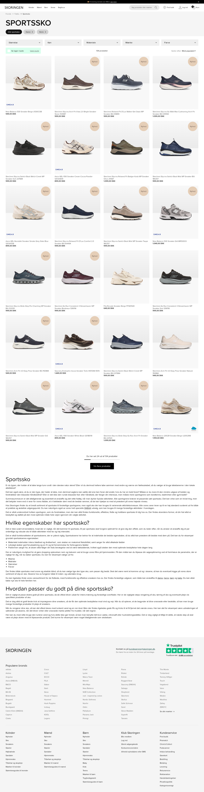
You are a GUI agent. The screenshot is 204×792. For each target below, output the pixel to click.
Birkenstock (10, 696)
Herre (41, 32)
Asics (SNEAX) (11, 680)
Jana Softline (49, 711)
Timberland (164, 673)
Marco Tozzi (88, 677)
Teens (85, 770)
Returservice (165, 770)
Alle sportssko (14, 32)
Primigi (85, 718)
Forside (8, 14)
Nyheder (9, 736)
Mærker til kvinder (13, 767)
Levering (163, 767)
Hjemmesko (10, 759)
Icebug (47, 707)
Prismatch (164, 740)
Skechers (125, 696)
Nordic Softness (89, 699)
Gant (46, 688)
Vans (162, 688)
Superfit (124, 714)
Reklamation (165, 774)
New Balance (88, 688)
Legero (47, 718)
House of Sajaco (50, 696)
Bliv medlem (126, 736)
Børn (46, 7)
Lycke (85, 673)
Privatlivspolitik (166, 782)
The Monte (164, 669)
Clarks (8, 718)
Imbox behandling (167, 751)
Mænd (39, 7)
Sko (7, 740)
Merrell (86, 680)
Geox (46, 692)
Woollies (163, 699)
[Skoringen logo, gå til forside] (14, 7)
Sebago (124, 688)
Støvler (8, 748)
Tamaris (124, 718)
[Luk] (198, 2)
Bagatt (8, 688)
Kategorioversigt (166, 785)
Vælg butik (34, 51)
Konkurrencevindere (129, 748)
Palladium (87, 711)
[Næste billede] (46, 82)
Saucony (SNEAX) (128, 684)
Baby (85, 763)
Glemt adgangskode (129, 744)
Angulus (9, 677)
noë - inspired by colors (92, 696)
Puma (123, 669)
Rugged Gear (126, 680)
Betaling (163, 763)
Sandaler (9, 755)
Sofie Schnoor (127, 703)
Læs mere (113, 2)
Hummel (47, 699)
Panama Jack (88, 714)
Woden (163, 696)
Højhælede (10, 751)
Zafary (162, 703)
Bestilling (164, 759)
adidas (8, 669)
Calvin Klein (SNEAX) (14, 711)
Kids (84, 767)
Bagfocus (61, 7)
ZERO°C (163, 707)
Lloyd (85, 669)
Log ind (124, 740)
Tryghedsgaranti (89, 778)
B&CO (8, 684)
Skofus (124, 699)
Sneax (53, 7)
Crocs (46, 669)
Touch (162, 680)
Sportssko (26, 14)
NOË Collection (89, 692)
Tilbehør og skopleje (14, 763)
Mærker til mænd (51, 763)
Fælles (17, 14)
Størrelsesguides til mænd (55, 767)
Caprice (9, 714)
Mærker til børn (89, 774)
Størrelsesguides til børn (93, 782)
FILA (46, 680)
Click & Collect (166, 744)
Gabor (46, 684)
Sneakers (9, 744)
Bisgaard (9, 699)
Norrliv (85, 703)
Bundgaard (10, 707)
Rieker (124, 673)
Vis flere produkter (102, 466)
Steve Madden (127, 711)
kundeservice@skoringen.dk (142, 648)
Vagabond (164, 684)
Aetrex (8, 673)
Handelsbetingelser (168, 778)
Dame (28, 32)
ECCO (46, 677)
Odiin (85, 707)
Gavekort (163, 755)
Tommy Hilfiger (166, 677)
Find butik (164, 736)
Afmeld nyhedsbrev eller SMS (133, 751)
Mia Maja (86, 684)
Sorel (123, 707)
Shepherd (125, 692)
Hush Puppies (49, 703)
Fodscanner (165, 748)
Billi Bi (8, 692)
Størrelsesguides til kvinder (17, 770)
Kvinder (31, 7)
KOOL (46, 714)
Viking (162, 692)
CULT (46, 673)
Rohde (124, 677)
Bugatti (9, 703)
